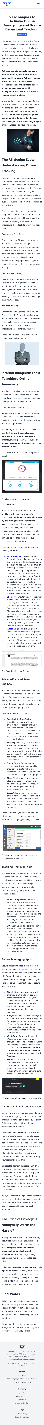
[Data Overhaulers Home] (7, 4)
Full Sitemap (22, 1375)
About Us (22, 1393)
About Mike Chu (22, 1396)
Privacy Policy (22, 1414)
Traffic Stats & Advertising (22, 1382)
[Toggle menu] (38, 4)
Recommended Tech (22, 1403)
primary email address (22, 1113)
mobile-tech (22, 35)
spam (38, 1120)
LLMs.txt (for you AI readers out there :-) (22, 1379)
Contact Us (22, 1400)
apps (21, 966)
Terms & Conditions (22, 1417)
